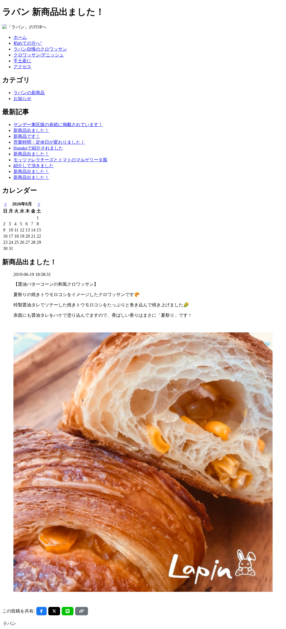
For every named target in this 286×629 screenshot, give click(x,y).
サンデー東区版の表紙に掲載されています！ (58, 124)
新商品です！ (26, 136)
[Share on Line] (67, 611)
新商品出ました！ (31, 130)
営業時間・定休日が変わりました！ (49, 142)
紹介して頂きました (33, 165)
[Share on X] (54, 611)
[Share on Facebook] (41, 611)
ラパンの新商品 (29, 92)
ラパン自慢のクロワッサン (40, 49)
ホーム (20, 37)
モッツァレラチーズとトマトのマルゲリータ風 (60, 159)
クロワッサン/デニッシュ (38, 55)
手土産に (22, 60)
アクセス (22, 66)
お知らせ (22, 98)
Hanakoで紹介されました (38, 148)
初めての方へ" (27, 43)
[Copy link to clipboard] (81, 611)
